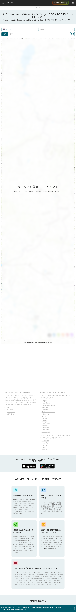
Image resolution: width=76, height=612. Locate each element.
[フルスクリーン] (72, 34)
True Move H (11, 412)
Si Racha (44, 421)
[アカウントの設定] (73, 3)
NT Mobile (10, 410)
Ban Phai (45, 445)
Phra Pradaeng (46, 423)
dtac (8, 407)
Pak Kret (44, 418)
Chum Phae (45, 443)
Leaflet (4, 340)
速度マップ (11, 34)
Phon (43, 447)
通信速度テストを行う (60, 3)
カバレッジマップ (4, 34)
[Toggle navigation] (3, 3)
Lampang (45, 425)
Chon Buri (45, 410)
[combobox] (19, 29)
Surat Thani (45, 430)
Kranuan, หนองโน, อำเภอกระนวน (21, 404)
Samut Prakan (46, 403)
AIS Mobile (10, 414)
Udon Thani (45, 407)
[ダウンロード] (29, 466)
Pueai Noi (45, 450)
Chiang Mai (45, 414)
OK (71, 608)
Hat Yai (44, 416)
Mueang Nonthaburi (48, 405)
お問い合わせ (48, 548)
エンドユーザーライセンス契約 (10, 609)
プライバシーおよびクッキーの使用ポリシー (40, 607)
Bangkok (44, 401)
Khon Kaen (45, 427)
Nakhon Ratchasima (48, 412)
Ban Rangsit (46, 432)
